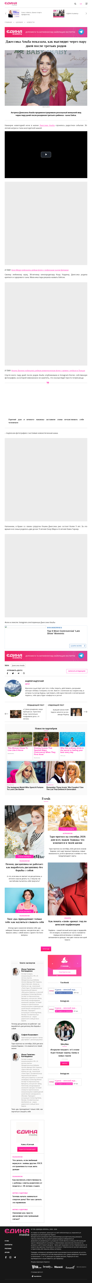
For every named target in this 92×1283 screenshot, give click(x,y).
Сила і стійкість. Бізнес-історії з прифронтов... (31, 13)
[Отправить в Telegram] (18, 673)
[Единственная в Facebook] (6, 1257)
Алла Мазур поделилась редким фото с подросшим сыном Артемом (40, 270)
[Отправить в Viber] (23, 673)
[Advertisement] (46, 402)
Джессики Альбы (47, 125)
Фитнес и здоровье (20, 1193)
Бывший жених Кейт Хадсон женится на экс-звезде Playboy (60, 712)
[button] (75, 4)
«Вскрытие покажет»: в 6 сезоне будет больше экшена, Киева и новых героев (64, 1053)
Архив (7, 1252)
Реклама (8, 1248)
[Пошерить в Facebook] (7, 673)
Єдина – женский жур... (66, 990)
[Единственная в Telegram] (15, 1257)
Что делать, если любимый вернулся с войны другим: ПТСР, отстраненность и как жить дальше (27, 1165)
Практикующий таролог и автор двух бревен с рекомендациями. (32, 1038)
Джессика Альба (18, 665)
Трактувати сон (64, 972)
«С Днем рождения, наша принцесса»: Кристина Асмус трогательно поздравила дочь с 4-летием (33, 714)
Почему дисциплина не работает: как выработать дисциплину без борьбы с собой (24, 868)
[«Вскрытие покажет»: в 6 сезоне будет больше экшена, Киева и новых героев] (65, 1031)
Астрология (67, 833)
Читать (64, 1063)
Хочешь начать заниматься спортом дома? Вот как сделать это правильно (27, 1199)
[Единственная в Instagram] (10, 1257)
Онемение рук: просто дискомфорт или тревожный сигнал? (25, 1216)
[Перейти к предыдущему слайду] (6, 13)
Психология (25, 861)
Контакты (8, 1245)
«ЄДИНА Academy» (72, 13)
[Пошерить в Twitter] (13, 673)
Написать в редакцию (76, 671)
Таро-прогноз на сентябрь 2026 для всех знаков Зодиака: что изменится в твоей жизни (67, 840)
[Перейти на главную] (11, 4)
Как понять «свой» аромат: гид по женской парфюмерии (67, 923)
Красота (67, 918)
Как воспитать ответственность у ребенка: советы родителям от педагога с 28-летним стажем (27, 1183)
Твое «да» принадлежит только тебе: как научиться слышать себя (24, 920)
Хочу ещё (46, 949)
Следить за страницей (65, 992)
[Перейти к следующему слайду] (86, 13)
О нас (7, 1241)
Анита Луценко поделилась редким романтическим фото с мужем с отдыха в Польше (48, 370)
